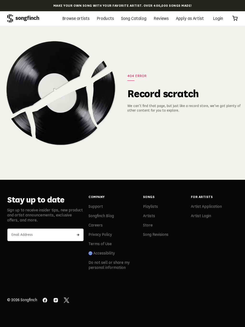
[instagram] (56, 300)
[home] (23, 18)
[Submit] (78, 235)
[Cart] (235, 18)
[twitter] (66, 300)
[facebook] (45, 300)
